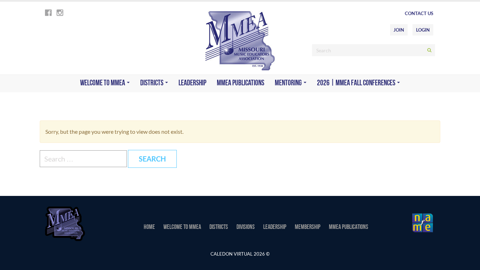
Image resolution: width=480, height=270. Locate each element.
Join (399, 30)
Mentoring (289, 83)
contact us (419, 13)
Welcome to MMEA (103, 83)
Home (149, 227)
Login (423, 30)
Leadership (192, 83)
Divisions (245, 227)
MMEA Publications (240, 83)
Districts (152, 83)
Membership (307, 227)
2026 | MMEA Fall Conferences (356, 83)
